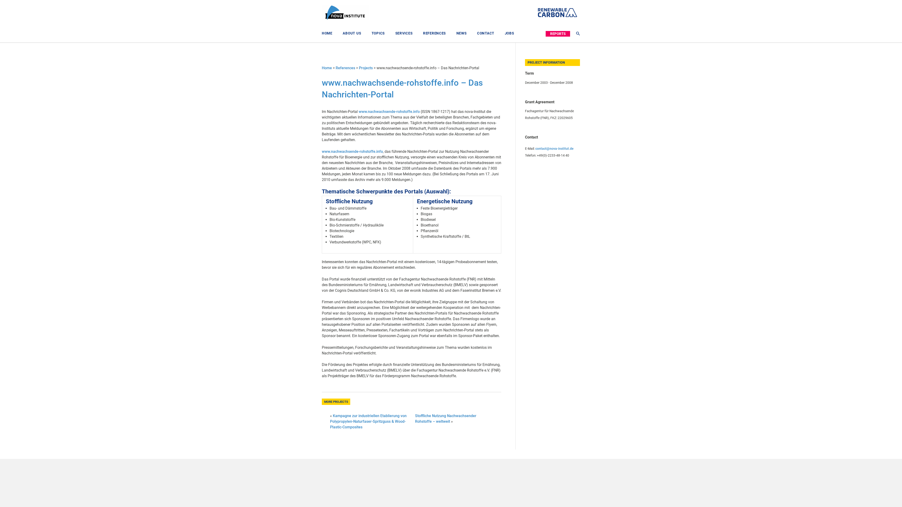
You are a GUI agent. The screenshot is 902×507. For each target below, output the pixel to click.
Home (327, 33)
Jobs (509, 33)
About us (352, 33)
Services (404, 33)
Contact (485, 33)
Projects (366, 68)
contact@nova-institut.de (554, 149)
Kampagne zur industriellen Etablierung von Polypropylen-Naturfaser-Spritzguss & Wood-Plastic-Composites (368, 421)
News (461, 33)
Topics (378, 33)
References (434, 33)
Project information (546, 63)
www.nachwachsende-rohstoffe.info (389, 111)
